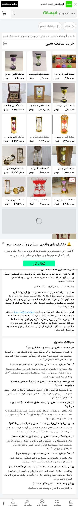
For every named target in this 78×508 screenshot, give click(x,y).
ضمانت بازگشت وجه (24, 312)
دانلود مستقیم (9, 4)
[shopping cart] (4, 13)
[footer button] (3, 503)
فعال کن (39, 263)
